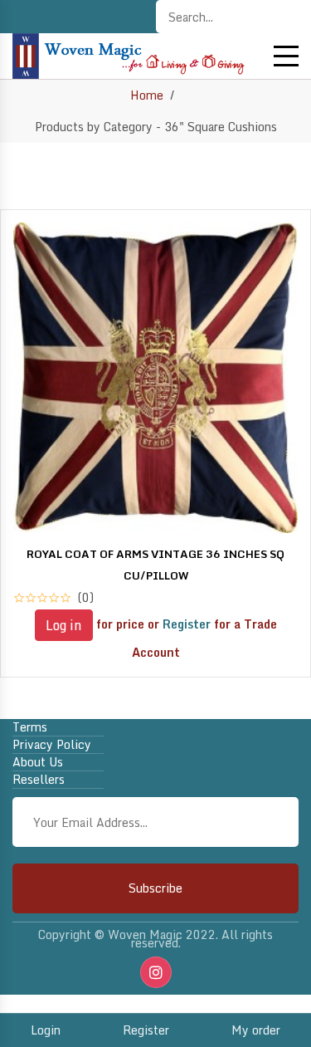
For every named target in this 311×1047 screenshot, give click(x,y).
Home (146, 95)
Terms (29, 727)
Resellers (38, 779)
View (156, 648)
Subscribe (155, 888)
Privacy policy (51, 744)
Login (46, 1030)
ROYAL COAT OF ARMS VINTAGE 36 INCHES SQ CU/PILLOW (155, 565)
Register (146, 1030)
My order (255, 1030)
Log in (64, 625)
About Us (37, 762)
